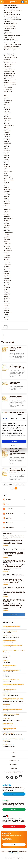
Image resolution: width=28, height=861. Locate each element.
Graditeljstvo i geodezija (9, 16)
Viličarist (6, 308)
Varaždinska (7, 80)
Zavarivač (6, 317)
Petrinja (5, 152)
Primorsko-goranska (8, 73)
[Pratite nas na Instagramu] (16, 778)
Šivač (5, 301)
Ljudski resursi (7, 21)
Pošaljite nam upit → (14, 852)
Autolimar (6, 216)
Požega (5, 155)
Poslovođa (6, 273)
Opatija (5, 145)
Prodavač (6, 275)
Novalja (5, 141)
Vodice (5, 192)
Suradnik (6, 298)
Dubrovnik (6, 106)
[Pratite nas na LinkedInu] (12, 778)
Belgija (5, 97)
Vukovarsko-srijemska (9, 84)
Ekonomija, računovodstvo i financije (12, 10)
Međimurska (7, 68)
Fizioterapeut (7, 236)
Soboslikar (6, 291)
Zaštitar (5, 315)
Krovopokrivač (7, 250)
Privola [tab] (5, 418)
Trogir (5, 185)
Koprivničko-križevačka (9, 62)
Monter (5, 261)
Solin (5, 173)
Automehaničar (7, 218)
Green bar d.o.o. (6, 661)
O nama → (14, 844)
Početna (6, 325)
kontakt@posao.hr (6, 838)
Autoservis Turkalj (12, 646)
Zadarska (6, 85)
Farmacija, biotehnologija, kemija (11, 14)
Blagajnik (6, 220)
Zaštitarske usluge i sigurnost (10, 46)
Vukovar (6, 196)
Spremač (6, 294)
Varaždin (6, 187)
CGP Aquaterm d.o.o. (9, 729)
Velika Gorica (7, 189)
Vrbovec (6, 194)
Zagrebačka (6, 89)
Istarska (6, 59)
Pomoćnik (6, 271)
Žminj (5, 205)
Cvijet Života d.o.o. (11, 680)
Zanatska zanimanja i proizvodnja (11, 44)
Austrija (5, 95)
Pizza (5, 269)
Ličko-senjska (7, 66)
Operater (6, 268)
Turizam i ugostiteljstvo (9, 42)
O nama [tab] (23, 418)
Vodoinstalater (7, 312)
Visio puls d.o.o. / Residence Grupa (10, 694)
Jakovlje (6, 116)
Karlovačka (6, 61)
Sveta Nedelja (7, 177)
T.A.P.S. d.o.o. (11, 627)
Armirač (6, 213)
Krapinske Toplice (8, 125)
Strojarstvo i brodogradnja (10, 40)
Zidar (5, 319)
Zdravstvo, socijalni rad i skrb (10, 48)
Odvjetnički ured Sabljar (9, 641)
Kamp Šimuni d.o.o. (7, 675)
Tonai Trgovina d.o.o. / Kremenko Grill (11, 636)
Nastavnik (6, 262)
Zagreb (5, 201)
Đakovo (5, 111)
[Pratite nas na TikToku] (20, 777)
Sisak (5, 169)
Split (5, 175)
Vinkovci (6, 191)
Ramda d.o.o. (6, 705)
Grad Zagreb (7, 87)
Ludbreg (6, 132)
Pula (5, 159)
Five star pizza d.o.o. (8, 724)
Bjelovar (6, 98)
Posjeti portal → (14, 794)
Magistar (6, 255)
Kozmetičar (6, 248)
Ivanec (5, 114)
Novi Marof (6, 143)
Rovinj (5, 162)
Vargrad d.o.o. (14, 651)
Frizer (5, 237)
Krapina (6, 123)
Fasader (6, 234)
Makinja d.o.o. (9, 666)
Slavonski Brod (7, 171)
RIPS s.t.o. (13, 685)
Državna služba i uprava (9, 9)
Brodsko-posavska (8, 55)
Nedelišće (6, 136)
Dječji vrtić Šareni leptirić (11, 714)
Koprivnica (6, 122)
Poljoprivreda (7, 32)
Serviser (6, 285)
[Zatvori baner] (25, 414)
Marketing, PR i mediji (9, 25)
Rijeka (5, 161)
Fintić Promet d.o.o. (9, 690)
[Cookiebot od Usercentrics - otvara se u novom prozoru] (17, 415)
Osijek (5, 146)
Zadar (5, 200)
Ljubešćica (6, 130)
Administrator (7, 209)
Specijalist (6, 292)
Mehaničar (6, 257)
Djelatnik (6, 225)
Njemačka (6, 139)
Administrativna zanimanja (10, 5)
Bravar (5, 221)
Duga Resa (6, 107)
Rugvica (6, 164)
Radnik (5, 278)
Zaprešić (6, 203)
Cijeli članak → (6, 545)
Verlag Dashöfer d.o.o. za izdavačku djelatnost (13, 700)
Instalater (6, 239)
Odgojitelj (6, 266)
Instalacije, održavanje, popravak (11, 19)
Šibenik (5, 182)
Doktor (5, 227)
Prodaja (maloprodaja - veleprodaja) (12, 35)
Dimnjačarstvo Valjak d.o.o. (9, 745)
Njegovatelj (6, 264)
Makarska (6, 134)
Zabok (5, 198)
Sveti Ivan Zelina (7, 178)
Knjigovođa (6, 243)
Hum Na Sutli (7, 113)
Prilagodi (13, 445)
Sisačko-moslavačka (8, 77)
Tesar (5, 307)
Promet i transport (8, 37)
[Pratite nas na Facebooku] (7, 778)
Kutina (5, 129)
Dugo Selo (6, 109)
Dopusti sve (14, 441)
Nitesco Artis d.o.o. (12, 710)
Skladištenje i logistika (9, 39)
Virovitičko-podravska (9, 82)
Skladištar (6, 287)
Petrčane (6, 150)
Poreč (5, 153)
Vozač (5, 314)
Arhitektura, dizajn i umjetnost (10, 7)
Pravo (5, 33)
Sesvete (6, 168)
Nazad (10, 484)
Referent (6, 282)
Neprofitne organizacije (9, 28)
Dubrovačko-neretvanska (9, 57)
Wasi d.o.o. (6, 656)
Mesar (5, 259)
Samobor (6, 166)
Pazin (5, 148)
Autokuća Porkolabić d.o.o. (11, 671)
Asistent (6, 214)
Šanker (5, 300)
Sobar (5, 289)
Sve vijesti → (14, 614)
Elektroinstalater (7, 232)
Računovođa (7, 276)
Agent (5, 211)
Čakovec (6, 104)
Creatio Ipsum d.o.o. (10, 631)
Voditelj (5, 310)
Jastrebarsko (7, 118)
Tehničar (6, 303)
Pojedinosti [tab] (14, 418)
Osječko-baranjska (8, 69)
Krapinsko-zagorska (8, 64)
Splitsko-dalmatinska (8, 78)
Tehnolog (6, 305)
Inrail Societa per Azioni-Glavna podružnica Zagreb (12, 734)
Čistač (5, 223)
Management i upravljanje (9, 23)
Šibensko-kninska (8, 75)
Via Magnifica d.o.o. (14, 740)
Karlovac (6, 120)
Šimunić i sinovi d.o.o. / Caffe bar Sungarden (12, 719)
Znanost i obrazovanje (9, 49)
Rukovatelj (6, 284)
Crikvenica (6, 102)
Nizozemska (6, 137)
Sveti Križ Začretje (8, 180)
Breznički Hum (7, 100)
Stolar (5, 296)
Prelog (5, 157)
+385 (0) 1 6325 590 (7, 839)
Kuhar (5, 252)
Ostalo (5, 30)
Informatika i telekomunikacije (10, 17)
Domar (5, 229)
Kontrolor (6, 246)
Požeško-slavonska (8, 71)
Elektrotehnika (7, 12)
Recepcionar (7, 280)
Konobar (6, 245)
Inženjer (6, 241)
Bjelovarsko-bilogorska (9, 54)
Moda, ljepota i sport (8, 26)
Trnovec (6, 184)
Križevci (6, 127)
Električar (6, 230)
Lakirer (5, 253)
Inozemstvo (6, 91)
